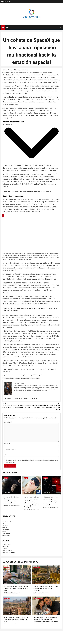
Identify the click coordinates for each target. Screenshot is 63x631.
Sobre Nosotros (6, 544)
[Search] (60, 27)
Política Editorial (7, 550)
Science (4, 527)
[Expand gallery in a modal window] (3, 215)
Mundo (4, 523)
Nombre (7, 443)
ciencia (31, 35)
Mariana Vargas (8, 70)
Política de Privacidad (8, 552)
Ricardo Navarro (15, 505)
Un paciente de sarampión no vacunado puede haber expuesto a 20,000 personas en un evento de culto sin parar (46, 406)
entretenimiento (38, 598)
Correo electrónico (10, 449)
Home (4, 520)
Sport (4, 531)
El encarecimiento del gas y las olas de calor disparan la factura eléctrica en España (16, 619)
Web (5, 454)
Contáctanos (6, 535)
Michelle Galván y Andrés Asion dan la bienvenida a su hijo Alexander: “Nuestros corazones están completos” (46, 619)
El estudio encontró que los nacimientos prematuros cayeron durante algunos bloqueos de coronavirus (16, 405)
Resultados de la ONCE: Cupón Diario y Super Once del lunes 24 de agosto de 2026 (16, 588)
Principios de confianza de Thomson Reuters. (27, 378)
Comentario (8, 422)
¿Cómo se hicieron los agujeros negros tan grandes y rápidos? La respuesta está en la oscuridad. (50, 501)
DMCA (4, 548)
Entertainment (6, 533)
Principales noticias (7, 521)
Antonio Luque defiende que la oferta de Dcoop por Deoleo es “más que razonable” (46, 588)
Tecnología (5, 529)
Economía (5, 525)
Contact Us (5, 546)
